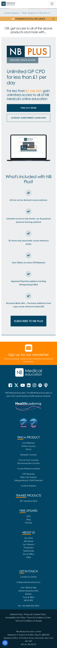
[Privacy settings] (5, 643)
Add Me (28, 355)
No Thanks (29, 362)
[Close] (53, 284)
